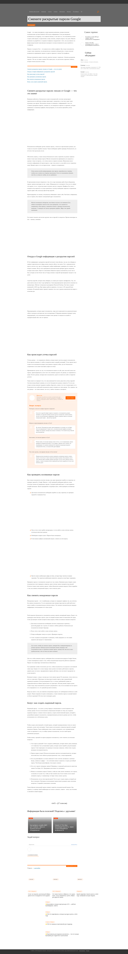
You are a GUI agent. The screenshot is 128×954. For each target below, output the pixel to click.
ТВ (81, 11)
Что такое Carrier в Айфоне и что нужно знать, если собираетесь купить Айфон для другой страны (63, 895)
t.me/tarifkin (37, 868)
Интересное (34, 891)
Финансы (69, 11)
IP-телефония (76, 11)
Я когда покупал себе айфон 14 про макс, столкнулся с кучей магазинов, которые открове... (89, 75)
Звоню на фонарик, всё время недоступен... (90, 62)
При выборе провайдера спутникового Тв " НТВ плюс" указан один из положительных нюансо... (91, 68)
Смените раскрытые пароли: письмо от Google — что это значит (44, 69)
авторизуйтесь (74, 844)
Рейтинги (47, 902)
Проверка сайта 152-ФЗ (34, 11)
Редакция (87, 950)
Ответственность (82, 950)
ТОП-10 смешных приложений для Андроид (59, 924)
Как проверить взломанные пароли (36, 76)
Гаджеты (55, 11)
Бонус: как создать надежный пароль (37, 81)
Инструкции (62, 11)
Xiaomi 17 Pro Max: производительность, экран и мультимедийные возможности (92, 44)
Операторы (43, 11)
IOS (29, 891)
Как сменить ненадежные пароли (36, 79)
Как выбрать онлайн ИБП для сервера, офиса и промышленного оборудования (92, 38)
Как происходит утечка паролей (35, 74)
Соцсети (50, 11)
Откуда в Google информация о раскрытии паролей (41, 71)
